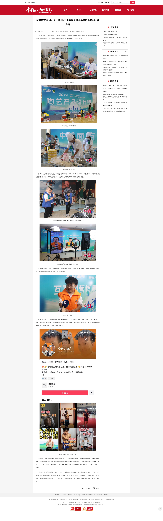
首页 (36, 31)
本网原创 (40, 31)
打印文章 (88, 488)
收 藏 (97, 488)
